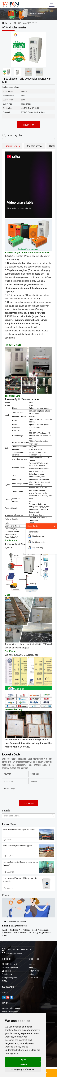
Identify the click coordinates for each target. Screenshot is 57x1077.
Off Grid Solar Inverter (10, 964)
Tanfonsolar (33, 532)
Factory (31, 974)
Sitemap (5, 992)
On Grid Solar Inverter (10, 968)
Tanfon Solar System (10, 1012)
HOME (5, 23)
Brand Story (32, 964)
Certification (33, 977)
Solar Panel (6, 971)
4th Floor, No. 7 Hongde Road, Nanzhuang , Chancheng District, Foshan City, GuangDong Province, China (26, 933)
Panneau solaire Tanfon (11, 1008)
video (30, 968)
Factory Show (33, 971)
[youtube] (7, 997)
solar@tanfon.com (14, 926)
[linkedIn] (4, 997)
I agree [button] (23, 1059)
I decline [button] (23, 1064)
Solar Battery (7, 974)
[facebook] (11, 997)
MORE (4, 981)
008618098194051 (14, 921)
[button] (53, 139)
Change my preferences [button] (22, 1069)
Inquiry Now (28, 124)
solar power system (9, 977)
